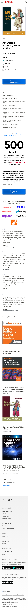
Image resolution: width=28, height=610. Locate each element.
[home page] (9, 2)
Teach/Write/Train (7, 511)
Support (4, 533)
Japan (3, 554)
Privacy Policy (5, 541)
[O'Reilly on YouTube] (11, 500)
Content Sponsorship (8, 528)
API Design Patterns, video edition (11, 134)
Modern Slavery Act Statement (9, 606)
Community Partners (7, 521)
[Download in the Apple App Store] (7, 569)
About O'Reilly (6, 508)
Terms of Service (6, 602)
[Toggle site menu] (2, 2)
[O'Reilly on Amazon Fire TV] (7, 584)
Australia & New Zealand (9, 552)
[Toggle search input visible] (26, 2)
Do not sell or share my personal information (13, 595)
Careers (4, 514)
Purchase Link (6, 485)
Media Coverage (6, 518)
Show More (5, 130)
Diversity (4, 526)
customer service (17, 162)
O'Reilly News (5, 516)
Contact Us (5, 536)
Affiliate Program (6, 523)
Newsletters (5, 539)
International (6, 549)
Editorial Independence (7, 604)
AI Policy (4, 543)
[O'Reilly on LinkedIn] (9, 500)
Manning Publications (11, 70)
